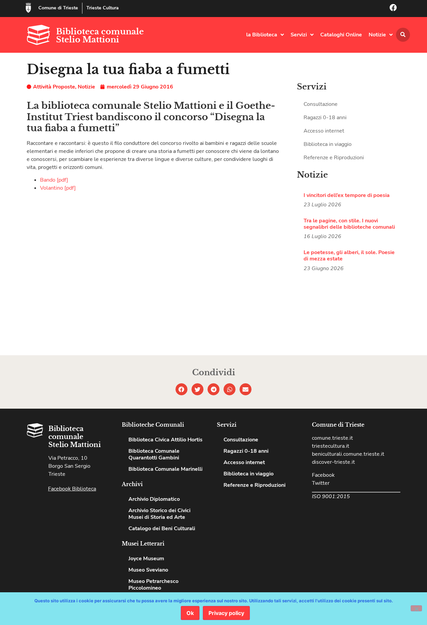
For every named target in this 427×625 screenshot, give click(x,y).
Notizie (377, 34)
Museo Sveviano (148, 570)
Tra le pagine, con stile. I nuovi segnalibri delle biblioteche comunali (349, 224)
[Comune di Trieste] (28, 8)
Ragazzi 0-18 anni (325, 117)
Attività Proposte (54, 86)
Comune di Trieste (58, 8)
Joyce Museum (146, 558)
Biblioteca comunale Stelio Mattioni (100, 35)
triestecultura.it (330, 446)
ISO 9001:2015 (331, 496)
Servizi (299, 34)
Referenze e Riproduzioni (334, 157)
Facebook (323, 475)
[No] (416, 608)
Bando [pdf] (54, 180)
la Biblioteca (261, 34)
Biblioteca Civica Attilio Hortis (165, 439)
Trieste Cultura (102, 8)
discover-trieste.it (333, 462)
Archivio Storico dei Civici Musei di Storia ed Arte (159, 514)
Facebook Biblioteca (72, 488)
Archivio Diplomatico (154, 499)
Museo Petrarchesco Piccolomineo (153, 585)
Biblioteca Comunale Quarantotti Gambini (153, 454)
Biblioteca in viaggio (328, 144)
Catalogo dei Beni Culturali (161, 528)
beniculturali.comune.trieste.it (348, 454)
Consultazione (321, 104)
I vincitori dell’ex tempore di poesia (347, 195)
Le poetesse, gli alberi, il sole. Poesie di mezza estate (349, 255)
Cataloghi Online (341, 34)
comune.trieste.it (332, 438)
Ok (190, 613)
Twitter (321, 483)
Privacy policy (226, 613)
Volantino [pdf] (58, 188)
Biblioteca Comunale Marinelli (165, 469)
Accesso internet (324, 131)
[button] (403, 35)
